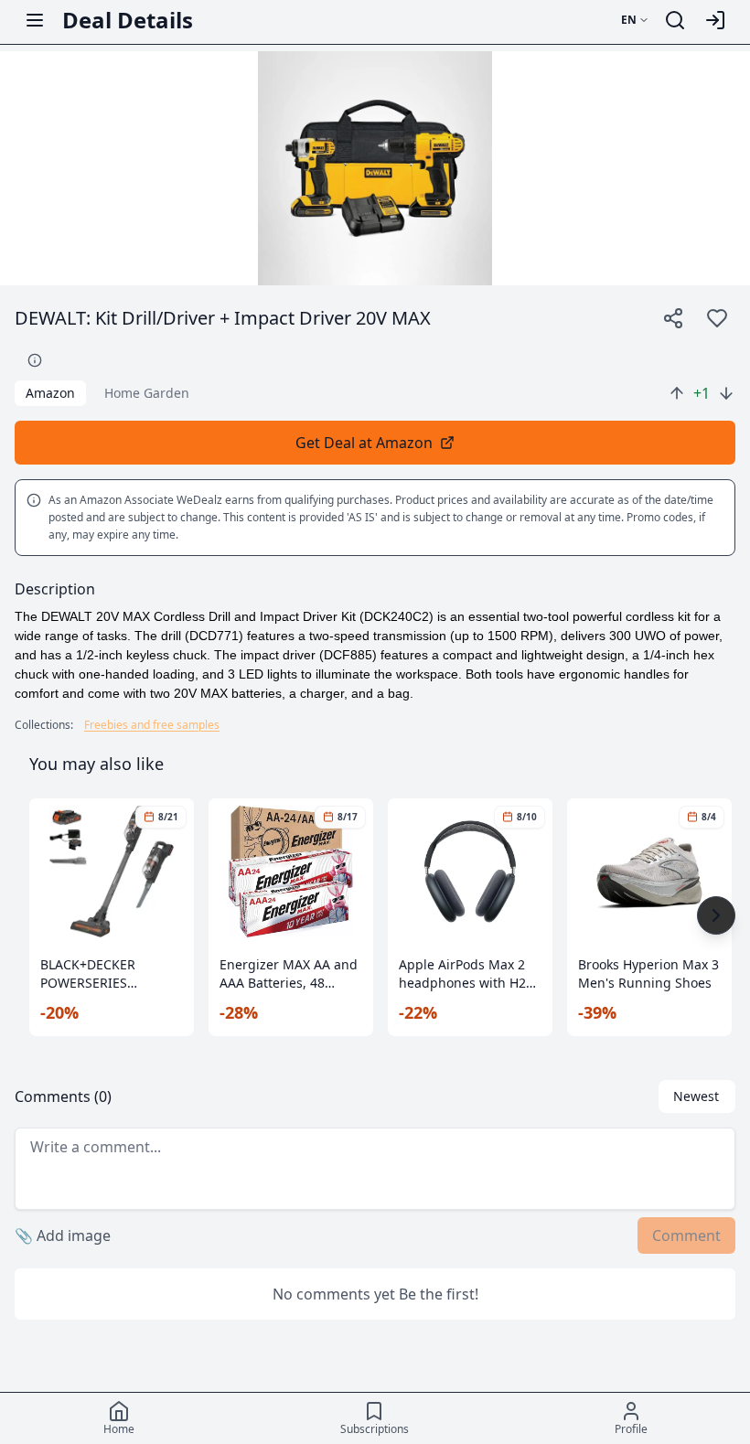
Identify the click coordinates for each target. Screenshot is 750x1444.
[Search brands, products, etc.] (675, 20)
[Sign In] (715, 20)
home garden (146, 392)
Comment (686, 1235)
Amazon (50, 392)
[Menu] (35, 20)
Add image (63, 1235)
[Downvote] (726, 393)
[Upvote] (677, 393)
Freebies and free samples (152, 725)
